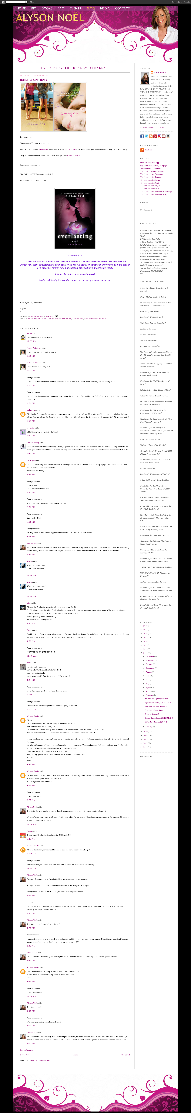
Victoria (30, 333)
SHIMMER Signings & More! (157, 698)
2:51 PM (31, 507)
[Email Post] (56, 316)
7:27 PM (31, 1043)
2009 (145, 735)
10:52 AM (32, 709)
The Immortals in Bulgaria (150, 185)
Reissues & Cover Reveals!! (156, 706)
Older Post (125, 1054)
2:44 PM (31, 680)
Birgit (29, 630)
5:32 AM (31, 623)
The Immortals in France (150, 179)
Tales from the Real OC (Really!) (75, 67)
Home (75, 1054)
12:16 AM (32, 575)
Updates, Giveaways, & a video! (158, 702)
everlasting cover (51, 319)
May (148, 683)
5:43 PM (31, 913)
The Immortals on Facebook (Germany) (156, 191)
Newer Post (24, 1054)
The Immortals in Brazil (149, 182)
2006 (145, 747)
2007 (145, 743)
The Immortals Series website (152, 171)
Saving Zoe (78, 319)
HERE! (77, 155)
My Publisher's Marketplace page (153, 165)
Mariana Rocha (33, 716)
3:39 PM (31, 764)
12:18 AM (32, 596)
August (149, 671)
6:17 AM (31, 838)
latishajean (31, 460)
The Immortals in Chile (149, 188)
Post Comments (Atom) (40, 1060)
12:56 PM (31, 824)
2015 (145, 637)
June (148, 679)
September (150, 668)
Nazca (29, 831)
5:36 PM (31, 521)
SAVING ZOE (70, 149)
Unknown (31, 410)
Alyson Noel (32, 543)
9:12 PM (31, 1011)
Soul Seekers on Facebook (150, 168)
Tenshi (29, 662)
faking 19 (66, 319)
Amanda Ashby (33, 442)
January (149, 726)
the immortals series (95, 319)
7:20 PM (31, 1025)
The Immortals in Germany (151, 177)
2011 (145, 653)
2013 (145, 645)
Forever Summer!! (152, 714)
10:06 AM (32, 853)
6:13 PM (31, 554)
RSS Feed (148, 149)
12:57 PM (31, 341)
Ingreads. (30, 427)
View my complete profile (153, 127)
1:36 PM (31, 403)
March (148, 691)
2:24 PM (31, 492)
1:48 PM (31, 421)
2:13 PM (31, 474)
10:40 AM (32, 694)
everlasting (34, 319)
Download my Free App (149, 162)
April (148, 687)
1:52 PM (31, 435)
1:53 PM (31, 453)
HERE (69, 155)
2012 (145, 649)
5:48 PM (31, 536)
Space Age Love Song (154, 710)
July (148, 675)
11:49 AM (32, 656)
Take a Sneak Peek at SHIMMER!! (159, 718)
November (150, 660)
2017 (145, 629)
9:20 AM (31, 641)
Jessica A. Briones (34, 347)
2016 (145, 633)
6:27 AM (31, 800)
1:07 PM (31, 370)
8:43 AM (31, 946)
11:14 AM (32, 868)
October (149, 664)
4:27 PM (31, 928)
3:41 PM (31, 785)
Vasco (29, 561)
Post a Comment (26, 1050)
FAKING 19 (43, 149)
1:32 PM (31, 385)
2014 (145, 641)
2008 (145, 739)
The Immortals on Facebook (151, 174)
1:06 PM (31, 356)
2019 (145, 625)
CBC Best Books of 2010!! (156, 721)
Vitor (29, 603)
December (150, 656)
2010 (145, 731)
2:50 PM (31, 960)
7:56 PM (31, 895)
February (149, 695)
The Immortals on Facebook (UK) (153, 194)
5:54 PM (31, 981)
